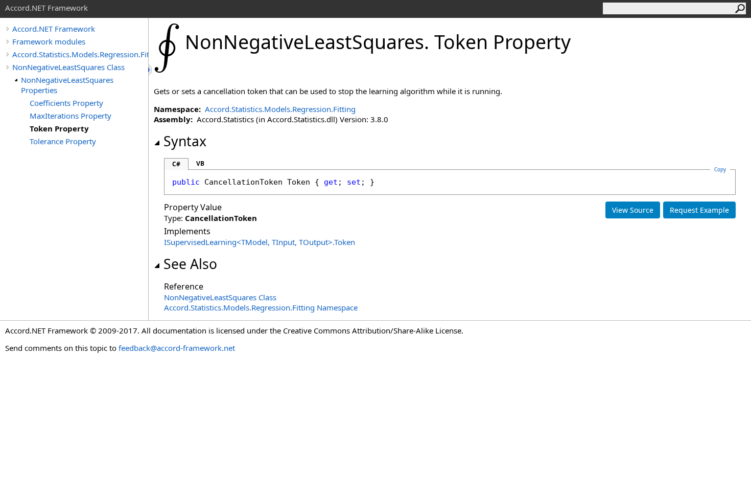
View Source (632, 210)
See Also (190, 264)
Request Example (699, 210)
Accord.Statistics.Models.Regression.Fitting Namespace (261, 307)
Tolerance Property (63, 141)
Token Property (59, 128)
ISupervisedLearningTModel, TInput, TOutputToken (259, 242)
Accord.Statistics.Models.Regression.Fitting (80, 54)
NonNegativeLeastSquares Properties (67, 85)
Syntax (184, 141)
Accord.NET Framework (53, 29)
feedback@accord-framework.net (177, 348)
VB (200, 163)
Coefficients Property (66, 103)
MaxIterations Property (70, 115)
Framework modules (48, 41)
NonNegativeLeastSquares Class (68, 67)
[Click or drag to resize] (150, 70)
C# (176, 164)
